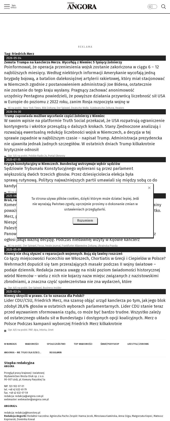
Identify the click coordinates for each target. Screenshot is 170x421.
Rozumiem (85, 221)
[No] (149, 188)
